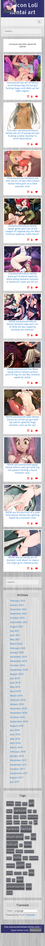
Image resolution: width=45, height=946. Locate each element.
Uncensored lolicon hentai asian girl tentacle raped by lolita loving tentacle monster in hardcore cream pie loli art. (22, 277)
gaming (24, 822)
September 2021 (19, 622)
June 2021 (15, 635)
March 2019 (16, 695)
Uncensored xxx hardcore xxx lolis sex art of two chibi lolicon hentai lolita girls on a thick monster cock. (22, 182)
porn (20, 864)
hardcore (13, 829)
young (9, 892)
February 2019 (17, 699)
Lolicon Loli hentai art (22, 8)
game (9, 822)
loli (33, 836)
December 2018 (18, 708)
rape (28, 865)
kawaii (27, 837)
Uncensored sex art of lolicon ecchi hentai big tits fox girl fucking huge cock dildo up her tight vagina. (22, 86)
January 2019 (17, 704)
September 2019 (19, 669)
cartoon (20, 810)
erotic (16, 817)
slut (13, 880)
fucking (23, 817)
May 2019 (15, 686)
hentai (26, 828)
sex (31, 872)
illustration (15, 836)
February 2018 (17, 751)
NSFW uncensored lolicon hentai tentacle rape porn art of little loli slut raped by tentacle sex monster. (22, 325)
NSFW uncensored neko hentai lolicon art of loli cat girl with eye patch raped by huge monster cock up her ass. (22, 421)
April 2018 (15, 743)
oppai (25, 858)
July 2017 (14, 781)
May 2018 (15, 738)
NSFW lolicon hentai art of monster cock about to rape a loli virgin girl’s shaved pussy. (22, 560)
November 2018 (18, 712)
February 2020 (17, 648)
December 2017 (18, 760)
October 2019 (17, 665)
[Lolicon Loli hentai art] (9, 6)
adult (18, 803)
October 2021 (17, 617)
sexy (8, 880)
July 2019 (14, 678)
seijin (25, 873)
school (9, 873)
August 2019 (16, 674)
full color (33, 816)
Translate (30, 914)
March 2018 (16, 747)
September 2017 (19, 773)
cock (29, 811)
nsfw (17, 857)
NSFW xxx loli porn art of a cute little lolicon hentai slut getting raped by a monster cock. (23, 515)
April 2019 (15, 691)
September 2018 (19, 721)
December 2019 (18, 656)
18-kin (10, 803)
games (16, 822)
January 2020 (17, 652)
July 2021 (14, 630)
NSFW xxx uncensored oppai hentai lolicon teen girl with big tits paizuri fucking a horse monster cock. (23, 468)
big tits (9, 811)
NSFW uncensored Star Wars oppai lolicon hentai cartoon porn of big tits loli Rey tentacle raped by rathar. (22, 373)
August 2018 (16, 725)
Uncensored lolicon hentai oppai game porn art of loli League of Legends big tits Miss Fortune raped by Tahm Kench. (22, 230)
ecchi (9, 816)
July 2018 (14, 730)
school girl (17, 873)
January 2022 (17, 604)
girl (35, 822)
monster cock (29, 851)
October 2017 (17, 768)
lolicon (12, 844)
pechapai (34, 858)
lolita (27, 844)
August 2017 (16, 777)
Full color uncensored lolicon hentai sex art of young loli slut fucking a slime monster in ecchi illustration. (22, 134)
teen (20, 879)
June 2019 (15, 682)
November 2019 (18, 661)
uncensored (15, 886)
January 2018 (17, 755)
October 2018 (17, 717)
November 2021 (18, 613)
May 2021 (15, 639)
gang (30, 822)
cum (34, 811)
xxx (28, 886)
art (31, 802)
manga (10, 850)
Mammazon (35, 930)
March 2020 (16, 643)
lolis (21, 845)
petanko (10, 865)
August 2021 (16, 626)
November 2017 (18, 764)
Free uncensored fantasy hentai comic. (22, 926)
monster (19, 851)
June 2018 (15, 734)
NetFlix (9, 858)
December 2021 (18, 609)
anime (24, 804)
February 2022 (17, 600)
